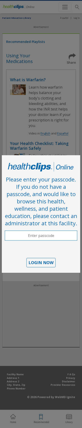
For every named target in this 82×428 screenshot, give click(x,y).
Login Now (41, 262)
